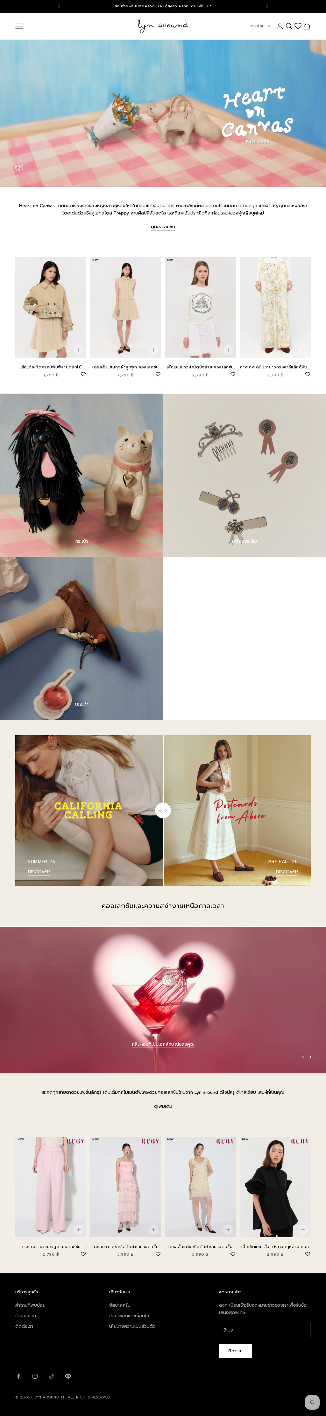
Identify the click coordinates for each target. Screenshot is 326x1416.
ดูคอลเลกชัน (163, 226)
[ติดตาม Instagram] (35, 1376)
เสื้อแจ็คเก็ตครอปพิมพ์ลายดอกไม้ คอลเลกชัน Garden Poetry (51, 367)
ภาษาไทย (257, 26)
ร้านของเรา (25, 1315)
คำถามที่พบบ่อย (30, 1305)
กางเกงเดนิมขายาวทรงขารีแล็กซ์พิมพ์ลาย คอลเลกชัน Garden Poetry (275, 367)
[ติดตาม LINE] (68, 1376)
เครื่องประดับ (244, 541)
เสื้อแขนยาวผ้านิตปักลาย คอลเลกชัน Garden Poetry (200, 367)
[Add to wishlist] (83, 373)
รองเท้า (81, 704)
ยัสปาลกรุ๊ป (120, 1305)
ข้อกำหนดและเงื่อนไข (129, 1315)
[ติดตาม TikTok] (51, 1376)
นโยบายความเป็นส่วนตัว (132, 1326)
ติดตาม (235, 1351)
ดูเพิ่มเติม (163, 1106)
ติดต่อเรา (24, 1326)
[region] (163, 1000)
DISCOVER (39, 871)
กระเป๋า (81, 541)
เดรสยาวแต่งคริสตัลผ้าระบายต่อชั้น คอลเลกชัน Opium (126, 1247)
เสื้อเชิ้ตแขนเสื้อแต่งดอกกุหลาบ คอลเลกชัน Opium (275, 1247)
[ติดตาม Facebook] (18, 1376)
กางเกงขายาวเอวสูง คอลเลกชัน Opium (51, 1247)
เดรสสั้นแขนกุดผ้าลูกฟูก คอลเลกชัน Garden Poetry (125, 367)
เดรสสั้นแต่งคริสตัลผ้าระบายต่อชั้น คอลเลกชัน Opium (200, 1247)
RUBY (163, 1060)
